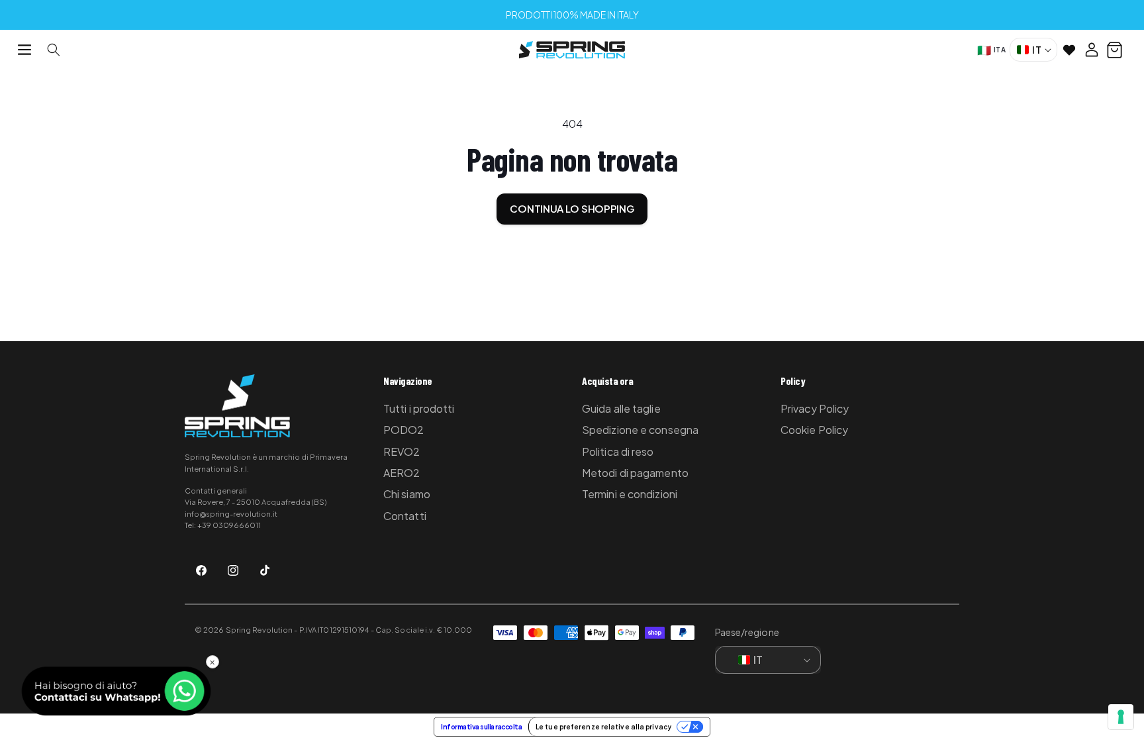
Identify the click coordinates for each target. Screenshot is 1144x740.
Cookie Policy (814, 430)
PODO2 (403, 430)
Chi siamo (406, 494)
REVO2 (401, 451)
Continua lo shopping (572, 208)
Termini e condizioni (629, 494)
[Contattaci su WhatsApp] (116, 691)
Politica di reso (618, 451)
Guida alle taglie (621, 408)
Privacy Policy (815, 408)
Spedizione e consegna (640, 430)
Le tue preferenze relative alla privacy (603, 727)
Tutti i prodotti (419, 408)
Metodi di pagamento (635, 473)
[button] (24, 49)
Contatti (404, 516)
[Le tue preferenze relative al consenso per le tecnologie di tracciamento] (1120, 716)
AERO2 (401, 473)
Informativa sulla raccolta (481, 727)
